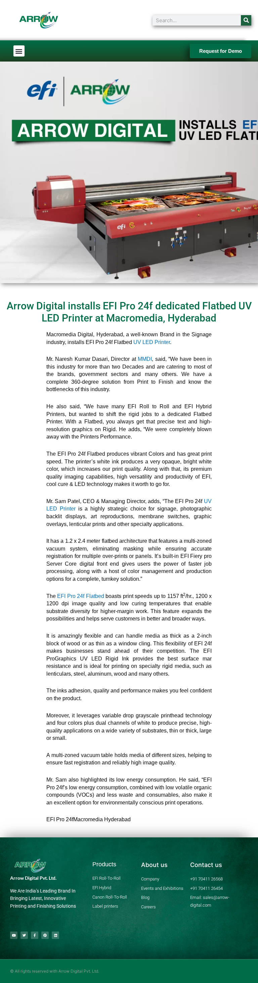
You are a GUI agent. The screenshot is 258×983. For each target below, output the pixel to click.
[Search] (246, 20)
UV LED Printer (151, 342)
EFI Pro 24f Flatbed (80, 596)
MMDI (145, 359)
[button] (19, 50)
